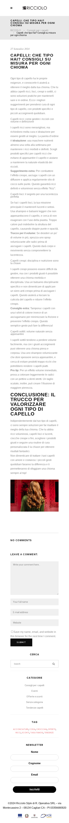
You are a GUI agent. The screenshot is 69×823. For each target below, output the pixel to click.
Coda (32, 729)
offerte (52, 729)
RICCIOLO (15, 30)
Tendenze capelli (34, 707)
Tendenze (49, 732)
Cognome (35, 763)
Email (34, 774)
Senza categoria (34, 702)
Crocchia (41, 729)
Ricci (18, 732)
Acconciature (20, 729)
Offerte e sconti (34, 696)
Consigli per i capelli (37, 30)
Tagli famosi (36, 732)
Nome (34, 752)
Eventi (34, 691)
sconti (25, 732)
